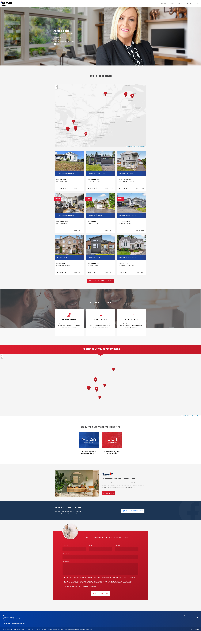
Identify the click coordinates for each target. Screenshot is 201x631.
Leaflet (128, 146)
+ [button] (56, 86)
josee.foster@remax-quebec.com (63, 41)
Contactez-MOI (99, 593)
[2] (125, 96)
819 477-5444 (59, 39)
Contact (189, 3)
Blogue (172, 3)
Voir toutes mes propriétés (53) (100, 280)
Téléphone (66, 553)
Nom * (91, 545)
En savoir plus (108, 493)
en (197, 3)
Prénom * (66, 545)
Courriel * (119, 545)
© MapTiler (132, 146)
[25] (96, 391)
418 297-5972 (59, 38)
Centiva (196, 629)
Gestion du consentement (86, 629)
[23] (75, 130)
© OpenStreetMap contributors (140, 146)
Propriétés (162, 3)
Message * (66, 561)
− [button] (56, 88)
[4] (67, 131)
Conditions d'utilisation (89, 586)
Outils (180, 3)
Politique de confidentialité (72, 586)
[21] (132, 98)
